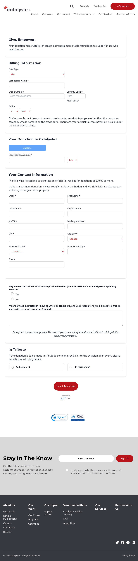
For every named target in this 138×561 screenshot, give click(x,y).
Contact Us (100, 6)
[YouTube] (128, 543)
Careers (7, 523)
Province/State (17, 246)
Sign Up (124, 458)
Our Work (47, 14)
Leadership (9, 511)
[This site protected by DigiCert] (60, 417)
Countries (33, 524)
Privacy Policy (128, 556)
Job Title (13, 221)
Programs (33, 519)
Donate (7, 532)
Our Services (106, 14)
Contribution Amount (20, 154)
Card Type (14, 69)
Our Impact (63, 14)
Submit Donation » (65, 386)
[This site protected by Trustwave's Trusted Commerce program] (77, 417)
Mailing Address (76, 221)
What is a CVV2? (73, 101)
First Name (73, 195)
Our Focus (34, 515)
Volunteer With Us (84, 14)
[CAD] (95, 158)
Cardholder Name (19, 80)
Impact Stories (48, 513)
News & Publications (10, 517)
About (34, 14)
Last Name (15, 208)
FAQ (65, 519)
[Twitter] (117, 543)
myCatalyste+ (122, 6)
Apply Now (69, 523)
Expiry (12, 106)
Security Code (75, 96)
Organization (74, 208)
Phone (12, 259)
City (11, 233)
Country (72, 233)
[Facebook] (122, 543)
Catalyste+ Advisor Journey (73, 513)
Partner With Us (126, 14)
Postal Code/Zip (76, 246)
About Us (9, 505)
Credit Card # (16, 91)
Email (12, 195)
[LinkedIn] (133, 543)
